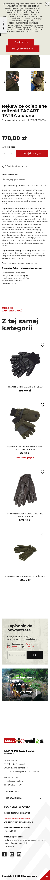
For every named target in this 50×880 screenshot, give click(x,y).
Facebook (4, 854)
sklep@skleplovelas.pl (14, 781)
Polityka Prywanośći (22, 48)
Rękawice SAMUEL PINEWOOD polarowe (25, 576)
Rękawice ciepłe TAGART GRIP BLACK (25, 387)
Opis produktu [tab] (10, 174)
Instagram (19, 854)
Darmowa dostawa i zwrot (17, 818)
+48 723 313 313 (11, 777)
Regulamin (31, 647)
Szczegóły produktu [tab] (13, 179)
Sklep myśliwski (21, 692)
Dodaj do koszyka (32, 153)
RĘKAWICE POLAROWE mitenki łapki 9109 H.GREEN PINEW (25, 448)
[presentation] (4, 81)
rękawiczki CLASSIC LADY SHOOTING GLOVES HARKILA (25, 515)
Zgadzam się (21, 42)
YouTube (12, 854)
